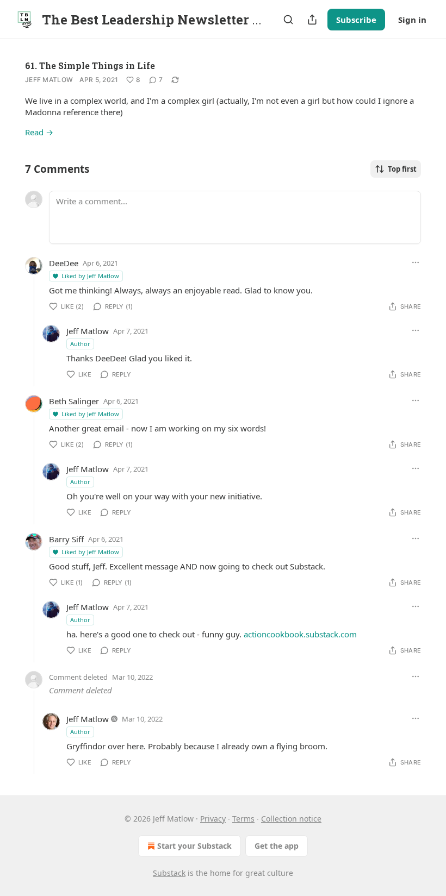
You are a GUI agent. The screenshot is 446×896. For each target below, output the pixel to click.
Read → (39, 132)
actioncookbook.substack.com (300, 634)
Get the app (277, 846)
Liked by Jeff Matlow (90, 276)
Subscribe (356, 19)
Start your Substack (194, 846)
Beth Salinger (74, 401)
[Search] (288, 19)
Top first (402, 169)
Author (80, 344)
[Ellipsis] (415, 262)
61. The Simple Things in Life (90, 65)
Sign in (412, 19)
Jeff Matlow (49, 80)
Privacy (213, 818)
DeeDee (63, 263)
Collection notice (291, 818)
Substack (169, 873)
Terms (243, 818)
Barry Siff (66, 539)
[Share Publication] (312, 19)
